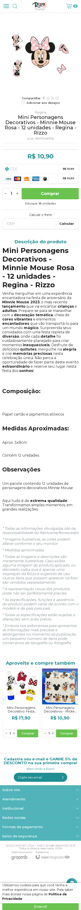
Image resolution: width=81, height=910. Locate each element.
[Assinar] (62, 777)
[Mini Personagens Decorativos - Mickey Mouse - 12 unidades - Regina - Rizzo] (60, 703)
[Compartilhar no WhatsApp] (48, 98)
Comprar (50, 193)
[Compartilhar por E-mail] (57, 98)
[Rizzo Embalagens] (39, 6)
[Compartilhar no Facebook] (43, 98)
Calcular (66, 223)
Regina (40, 112)
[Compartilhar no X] (52, 98)
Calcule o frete (40, 214)
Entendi (40, 907)
